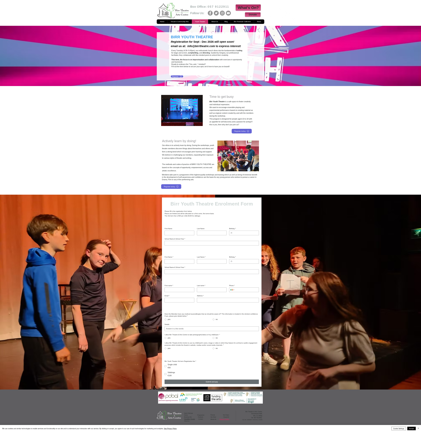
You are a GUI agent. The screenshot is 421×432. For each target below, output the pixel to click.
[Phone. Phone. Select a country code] (233, 290)
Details (167, 324)
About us (186, 421)
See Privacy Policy (170, 428)
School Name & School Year (175, 239)
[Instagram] (222, 13)
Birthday (232, 228)
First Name (168, 228)
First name (169, 285)
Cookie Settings (398, 428)
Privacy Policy (225, 419)
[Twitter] (216, 13)
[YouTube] (228, 13)
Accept (411, 428)
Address (200, 296)
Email (167, 296)
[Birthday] (231, 233)
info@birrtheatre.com (201, 46)
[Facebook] (210, 13)
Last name (201, 285)
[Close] (418, 428)
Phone (232, 285)
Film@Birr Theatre (189, 419)
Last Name (200, 228)
